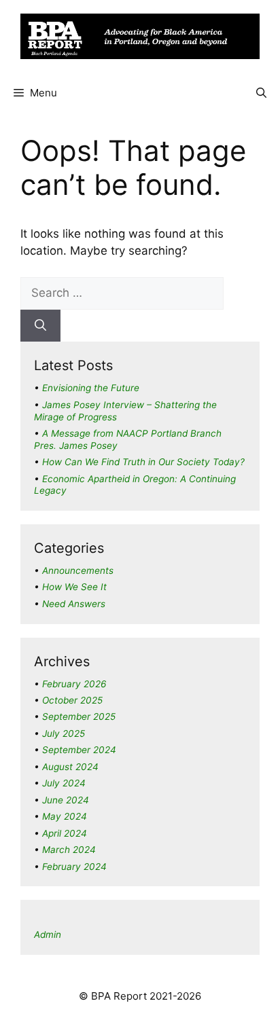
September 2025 (79, 716)
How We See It (74, 586)
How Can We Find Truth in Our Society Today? (143, 461)
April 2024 (64, 833)
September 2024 (79, 749)
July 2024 (64, 783)
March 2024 (69, 849)
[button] (261, 93)
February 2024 (74, 866)
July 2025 (63, 733)
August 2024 (70, 766)
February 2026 (74, 683)
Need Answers (73, 603)
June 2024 (65, 800)
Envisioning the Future (90, 387)
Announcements (77, 570)
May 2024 (64, 816)
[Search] (40, 326)
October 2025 (72, 700)
